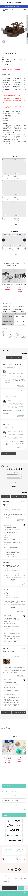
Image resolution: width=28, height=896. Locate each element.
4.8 (20, 469)
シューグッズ (5, 800)
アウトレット (18, 805)
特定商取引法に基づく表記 (20, 878)
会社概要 (17, 875)
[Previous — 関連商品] (3, 750)
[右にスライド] (17, 46)
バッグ (16, 800)
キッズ (16, 796)
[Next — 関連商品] (24, 750)
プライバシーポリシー (6, 878)
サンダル (17, 791)
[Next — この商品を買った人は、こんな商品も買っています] (24, 277)
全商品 (6, 9)
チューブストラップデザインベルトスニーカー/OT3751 (20, 286)
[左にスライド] (10, 46)
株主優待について (5, 881)
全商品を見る (23, 809)
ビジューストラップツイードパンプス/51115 (7, 285)
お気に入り (14, 894)
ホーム (3, 9)
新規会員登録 (4, 875)
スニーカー (5, 796)
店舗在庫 (21, 888)
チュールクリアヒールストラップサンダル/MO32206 (7, 757)
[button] (14, 75)
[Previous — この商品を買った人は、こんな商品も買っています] (3, 277)
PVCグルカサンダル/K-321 (20, 756)
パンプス (4, 791)
